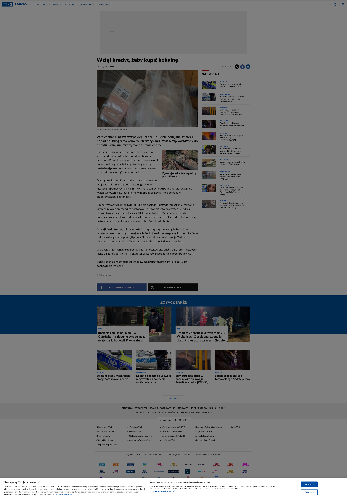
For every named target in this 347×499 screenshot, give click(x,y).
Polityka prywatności (64, 494)
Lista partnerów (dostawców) (162, 491)
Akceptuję (309, 484)
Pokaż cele (309, 492)
